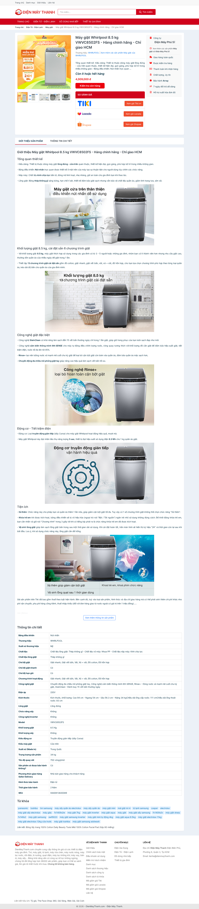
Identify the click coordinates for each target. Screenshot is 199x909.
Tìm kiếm (147, 12)
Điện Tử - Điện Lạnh (44, 21)
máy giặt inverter (91, 812)
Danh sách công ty (95, 872)
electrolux (165, 808)
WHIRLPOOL (93, 53)
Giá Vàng (62, 901)
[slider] (22, 97)
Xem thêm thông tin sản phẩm (99, 617)
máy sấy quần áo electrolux (68, 808)
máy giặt (122, 812)
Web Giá (71, 901)
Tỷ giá (33, 901)
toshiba (34, 808)
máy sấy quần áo (92, 808)
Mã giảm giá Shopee (96, 889)
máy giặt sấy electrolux (29, 812)
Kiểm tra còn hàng (90, 85)
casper (154, 808)
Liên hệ (51, 2)
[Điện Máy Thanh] (29, 844)
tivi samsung (46, 808)
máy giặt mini (109, 808)
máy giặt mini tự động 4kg (100, 817)
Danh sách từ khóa (95, 876)
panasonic (23, 808)
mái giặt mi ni (124, 808)
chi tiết (61, 141)
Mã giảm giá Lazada (95, 884)
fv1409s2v (158, 812)
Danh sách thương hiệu (97, 868)
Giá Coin (80, 901)
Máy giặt (49, 27)
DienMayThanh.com (95, 906)
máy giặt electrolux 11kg (150, 817)
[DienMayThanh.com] (35, 12)
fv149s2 (22, 817)
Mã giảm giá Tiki (94, 880)
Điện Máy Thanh (114, 906)
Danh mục (30, 2)
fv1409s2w (59, 812)
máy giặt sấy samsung (139, 812)
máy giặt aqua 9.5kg (126, 817)
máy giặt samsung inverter (72, 817)
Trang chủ (19, 2)
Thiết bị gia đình (92, 21)
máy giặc (47, 812)
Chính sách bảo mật (95, 852)
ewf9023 (53, 817)
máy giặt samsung (37, 817)
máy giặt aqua (108, 812)
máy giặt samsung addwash (86, 821)
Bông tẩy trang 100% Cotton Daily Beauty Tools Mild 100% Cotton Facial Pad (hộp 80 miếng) (70, 827)
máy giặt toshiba (62, 821)
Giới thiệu (41, 2)
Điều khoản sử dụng (95, 856)
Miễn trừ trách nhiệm (96, 860)
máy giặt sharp (173, 812)
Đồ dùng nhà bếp (68, 21)
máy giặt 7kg (74, 812)
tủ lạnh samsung (141, 808)
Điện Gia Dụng (121, 848)
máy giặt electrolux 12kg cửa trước (35, 821)
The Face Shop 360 (47, 901)
